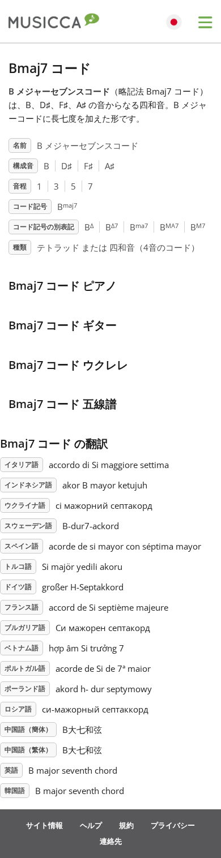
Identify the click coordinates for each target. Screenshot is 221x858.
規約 (126, 825)
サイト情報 (44, 825)
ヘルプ (91, 825)
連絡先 (111, 841)
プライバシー (173, 825)
